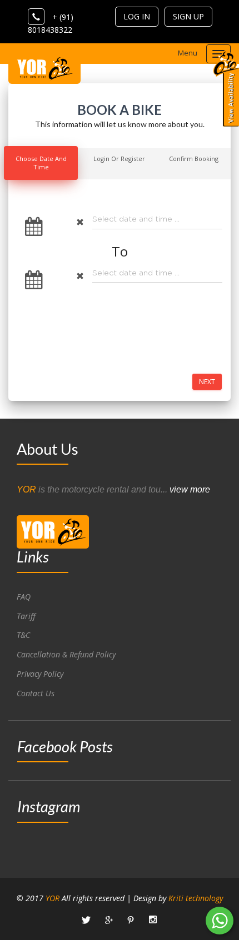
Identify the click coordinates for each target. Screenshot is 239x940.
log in (136, 16)
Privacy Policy (40, 673)
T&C (23, 635)
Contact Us (35, 693)
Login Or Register (119, 158)
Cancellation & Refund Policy (66, 654)
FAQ (24, 596)
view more (190, 489)
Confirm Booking (193, 158)
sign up (188, 16)
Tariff (26, 616)
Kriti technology (195, 898)
